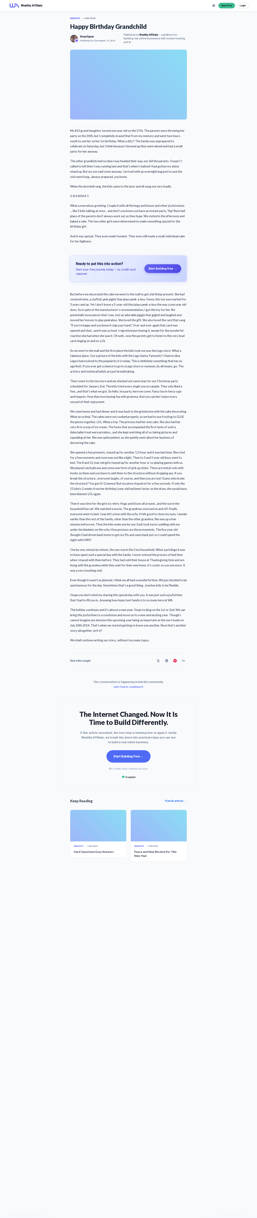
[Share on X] (158, 660)
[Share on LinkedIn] (166, 660)
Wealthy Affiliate (148, 34)
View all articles (176, 800)
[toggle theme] (214, 5)
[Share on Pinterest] (175, 660)
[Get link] (183, 660)
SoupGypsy (87, 36)
